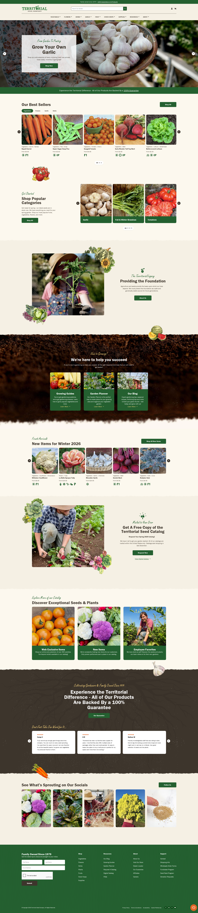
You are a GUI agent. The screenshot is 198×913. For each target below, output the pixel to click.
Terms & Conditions (136, 907)
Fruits (80, 873)
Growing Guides (109, 862)
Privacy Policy (126, 907)
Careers (135, 877)
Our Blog (107, 859)
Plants (80, 869)
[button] (99, 162)
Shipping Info (165, 862)
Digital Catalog (109, 873)
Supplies (81, 880)
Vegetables (82, 859)
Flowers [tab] (37, 111)
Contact (163, 859)
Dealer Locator (138, 866)
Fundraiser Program (167, 869)
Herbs (80, 866)
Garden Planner (109, 866)
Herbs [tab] (55, 111)
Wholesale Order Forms (168, 866)
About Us (136, 859)
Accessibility (146, 907)
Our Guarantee (138, 869)
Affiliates (136, 873)
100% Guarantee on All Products (108, 2)
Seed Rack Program (167, 873)
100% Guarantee (131, 90)
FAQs (105, 877)
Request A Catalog (110, 869)
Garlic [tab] (46, 111)
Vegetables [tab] (27, 111)
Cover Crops (82, 877)
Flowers (81, 862)
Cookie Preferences (156, 907)
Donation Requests (167, 877)
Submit (29, 883)
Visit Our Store (138, 862)
